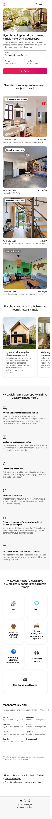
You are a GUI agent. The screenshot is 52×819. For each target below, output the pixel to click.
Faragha (20, 807)
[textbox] (14, 63)
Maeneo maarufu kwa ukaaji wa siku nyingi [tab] (20, 710)
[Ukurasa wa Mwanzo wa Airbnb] (5, 4)
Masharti (29, 807)
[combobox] (25, 55)
